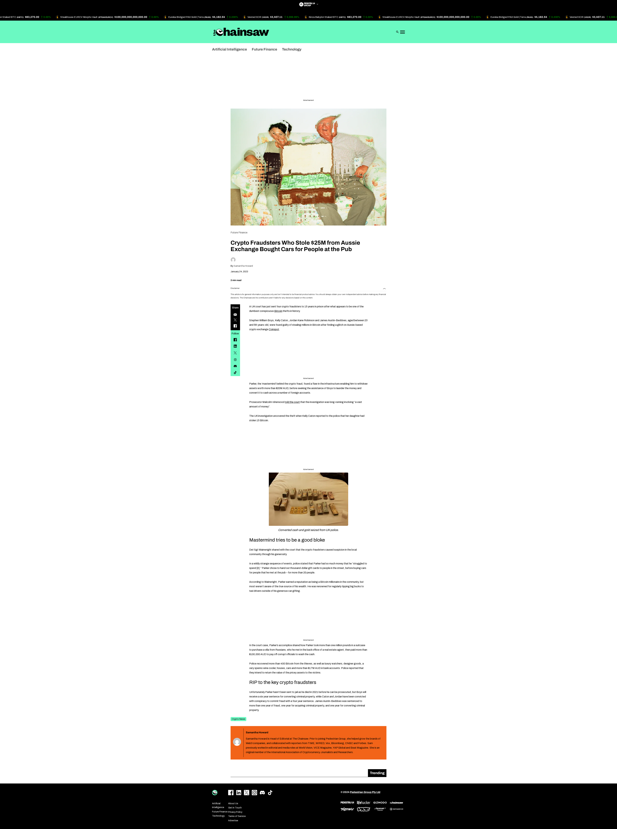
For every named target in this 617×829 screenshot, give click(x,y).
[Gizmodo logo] (380, 803)
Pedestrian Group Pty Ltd (365, 792)
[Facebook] (235, 339)
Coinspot (274, 329)
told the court (292, 402)
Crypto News (238, 719)
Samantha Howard (243, 266)
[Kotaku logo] (347, 809)
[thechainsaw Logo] (241, 32)
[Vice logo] (363, 809)
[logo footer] (214, 792)
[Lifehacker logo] (363, 803)
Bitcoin (278, 311)
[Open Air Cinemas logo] (380, 809)
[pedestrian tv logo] (347, 802)
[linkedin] (235, 346)
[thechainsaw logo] (396, 803)
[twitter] (235, 353)
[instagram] (235, 359)
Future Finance (239, 232)
